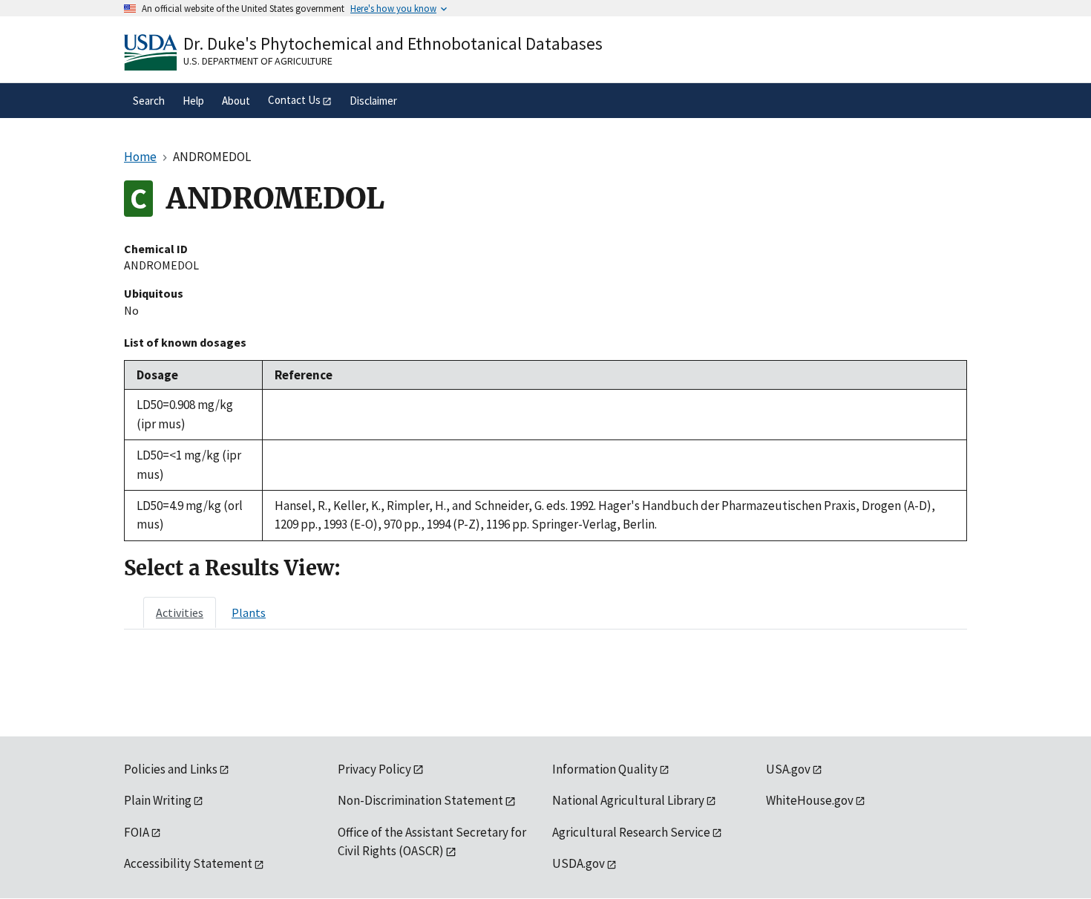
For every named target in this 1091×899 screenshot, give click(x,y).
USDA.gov (578, 863)
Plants (249, 612)
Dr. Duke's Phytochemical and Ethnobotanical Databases (393, 43)
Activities (179, 612)
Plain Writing (157, 800)
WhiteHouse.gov (810, 800)
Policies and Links (170, 769)
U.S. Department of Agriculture (257, 61)
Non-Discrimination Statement (420, 800)
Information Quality (605, 769)
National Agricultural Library (628, 800)
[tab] (179, 612)
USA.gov (788, 769)
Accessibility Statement (188, 863)
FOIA (136, 832)
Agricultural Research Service (631, 832)
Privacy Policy (374, 769)
